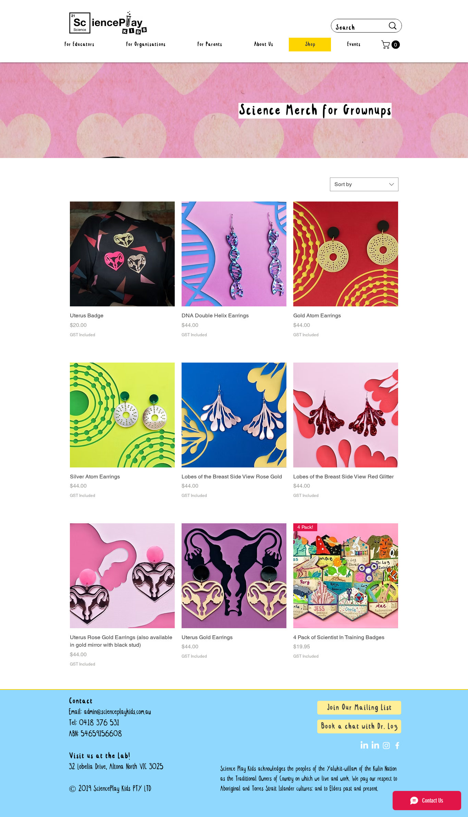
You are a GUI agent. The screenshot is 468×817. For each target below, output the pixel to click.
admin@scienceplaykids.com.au (117, 712)
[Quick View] (122, 254)
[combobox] (364, 184)
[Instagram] (386, 745)
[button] (391, 44)
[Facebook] (397, 745)
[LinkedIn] (364, 745)
